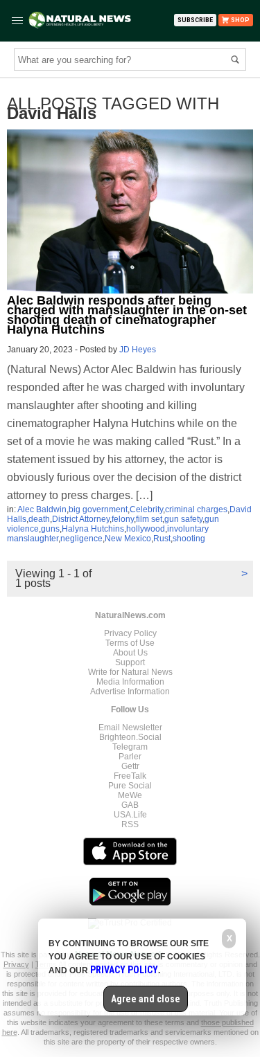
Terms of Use (130, 643)
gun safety (183, 519)
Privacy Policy (130, 633)
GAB (130, 805)
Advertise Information (130, 691)
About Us (130, 653)
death (39, 519)
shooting (189, 538)
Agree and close (145, 998)
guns (50, 529)
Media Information (130, 682)
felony (123, 519)
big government (98, 509)
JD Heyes (137, 349)
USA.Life (130, 815)
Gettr (130, 766)
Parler (130, 756)
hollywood (145, 529)
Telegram (130, 747)
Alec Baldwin (42, 509)
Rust (162, 538)
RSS (130, 824)
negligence (81, 538)
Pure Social (130, 786)
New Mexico (128, 538)
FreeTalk (130, 776)
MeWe (130, 795)
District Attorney (81, 519)
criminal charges (196, 509)
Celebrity (146, 509)
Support (130, 662)
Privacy (16, 964)
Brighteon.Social (130, 737)
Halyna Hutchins (93, 529)
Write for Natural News (130, 672)
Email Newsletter (130, 727)
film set (149, 519)
